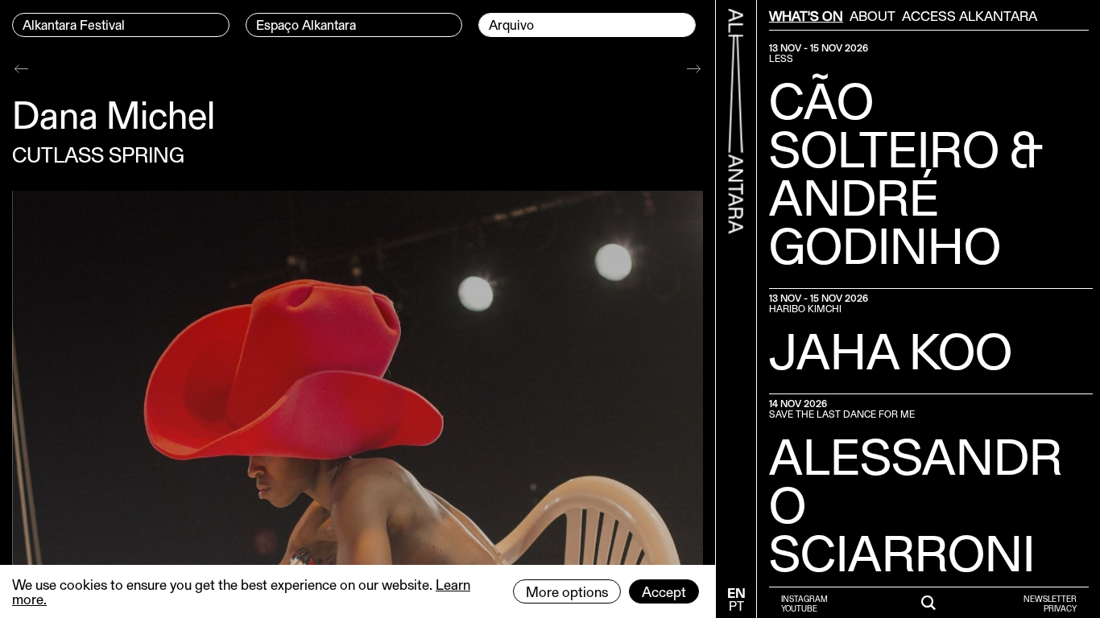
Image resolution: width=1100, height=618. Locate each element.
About (872, 15)
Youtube (799, 608)
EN (736, 592)
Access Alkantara (969, 15)
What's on (806, 15)
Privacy (1060, 608)
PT (736, 605)
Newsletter (1050, 598)
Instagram (804, 598)
